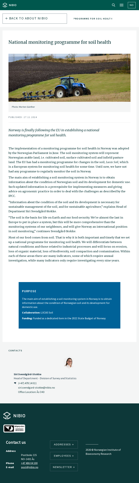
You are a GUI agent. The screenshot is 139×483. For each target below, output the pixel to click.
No (132, 5)
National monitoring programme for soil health (77, 18)
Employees (63, 455)
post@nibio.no (29, 467)
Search (113, 5)
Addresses (63, 444)
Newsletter (63, 467)
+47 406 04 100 (29, 463)
